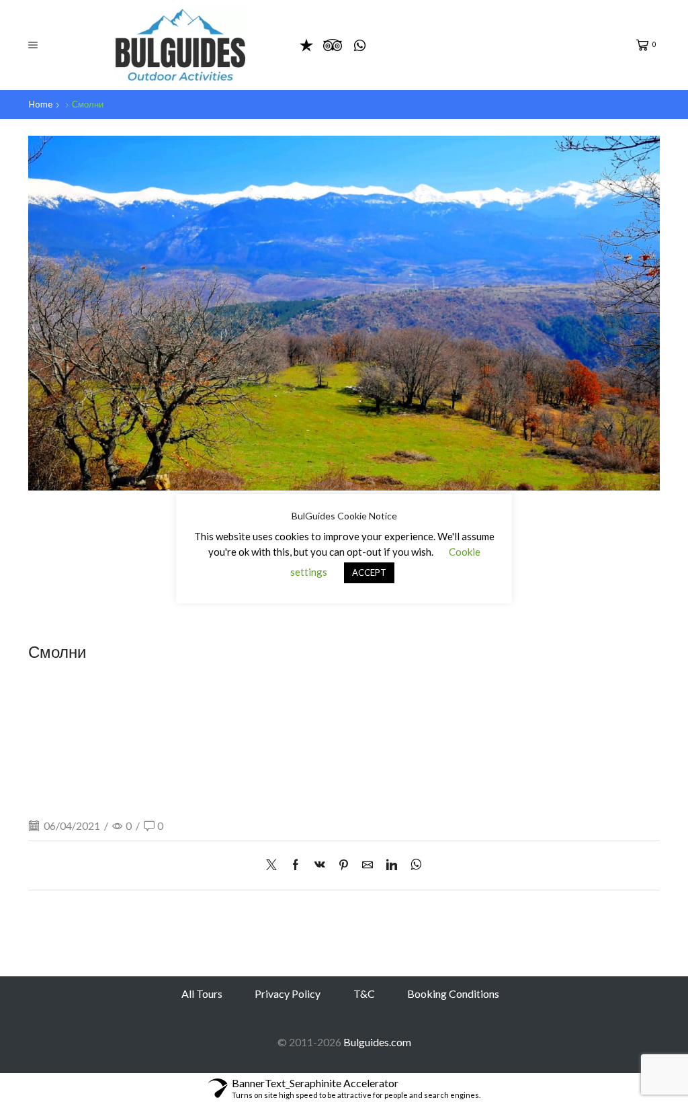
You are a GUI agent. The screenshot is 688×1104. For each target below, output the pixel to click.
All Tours (201, 993)
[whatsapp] (413, 865)
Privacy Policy (287, 993)
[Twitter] (275, 865)
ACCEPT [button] (369, 572)
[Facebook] (296, 865)
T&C (364, 993)
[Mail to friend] (367, 865)
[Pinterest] (343, 865)
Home (40, 104)
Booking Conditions (453, 993)
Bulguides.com (377, 1041)
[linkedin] (392, 865)
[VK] (320, 865)
